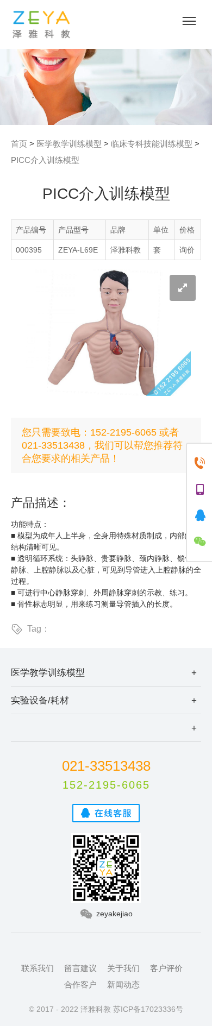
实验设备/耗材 (40, 700)
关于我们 (123, 968)
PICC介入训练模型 (45, 160)
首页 (19, 143)
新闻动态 (123, 984)
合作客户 (80, 984)
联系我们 (37, 968)
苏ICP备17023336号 (148, 1009)
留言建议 (80, 968)
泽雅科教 (41, 24)
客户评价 (166, 968)
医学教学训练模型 (69, 143)
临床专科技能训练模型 (151, 143)
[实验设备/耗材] (106, 727)
